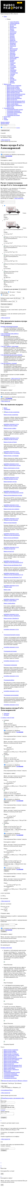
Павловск (12, 53)
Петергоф (12, 55)
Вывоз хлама (10, 106)
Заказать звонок (5, 123)
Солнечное (13, 71)
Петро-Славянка (14, 57)
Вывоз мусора (7, 84)
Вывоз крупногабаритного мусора (16, 94)
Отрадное (12, 51)
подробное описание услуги (11, 424)
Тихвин (12, 75)
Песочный (12, 54)
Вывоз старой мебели (12, 104)
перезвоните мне (5, 130)
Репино (12, 61)
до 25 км (12, 295)
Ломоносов (13, 46)
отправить (3, 157)
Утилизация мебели (12, 113)
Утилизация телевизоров (13, 111)
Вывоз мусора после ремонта (14, 95)
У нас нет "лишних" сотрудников (9, 346)
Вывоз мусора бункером (13, 96)
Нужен (19, 292)
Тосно (11, 77)
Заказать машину (5, 122)
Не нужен (12, 292)
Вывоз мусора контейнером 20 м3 (16, 101)
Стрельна (12, 74)
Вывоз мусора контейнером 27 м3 (16, 102)
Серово (12, 64)
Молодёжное (13, 50)
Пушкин (12, 60)
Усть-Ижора (13, 79)
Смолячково (13, 70)
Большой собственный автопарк (9, 326)
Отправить (3, 931)
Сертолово (13, 65)
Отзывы (6, 119)
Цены (5, 118)
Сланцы (12, 68)
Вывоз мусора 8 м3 (12, 99)
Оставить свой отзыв (6, 947)
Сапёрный (12, 63)
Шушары (12, 82)
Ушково (12, 81)
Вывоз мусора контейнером (14, 98)
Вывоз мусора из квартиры (14, 85)
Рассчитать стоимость (6, 304)
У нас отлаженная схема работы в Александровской (10, 334)
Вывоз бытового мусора (13, 92)
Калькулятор (7, 116)
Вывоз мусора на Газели (13, 88)
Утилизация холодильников (14, 112)
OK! (2, 1173)
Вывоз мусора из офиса (13, 87)
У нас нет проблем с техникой (9, 363)
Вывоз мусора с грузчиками (14, 89)
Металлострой (14, 48)
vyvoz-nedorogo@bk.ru (6, 1090)
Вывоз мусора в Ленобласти (14, 105)
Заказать (6, 733)
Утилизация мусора (9, 108)
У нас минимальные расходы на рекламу (11, 354)
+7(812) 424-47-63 (5, 140)
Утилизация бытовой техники (15, 109)
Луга (11, 47)
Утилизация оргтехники (13, 115)
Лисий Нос (13, 44)
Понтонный (13, 58)
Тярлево (12, 78)
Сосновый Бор (14, 72)
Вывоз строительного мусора (14, 91)
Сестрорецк (13, 67)
